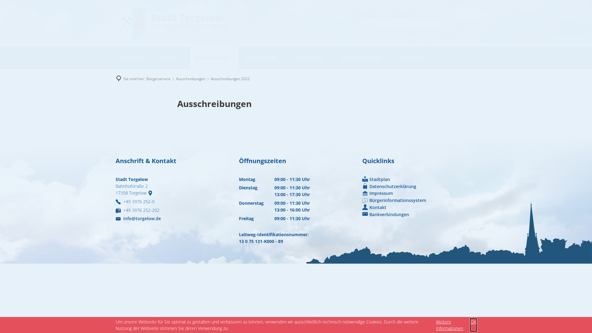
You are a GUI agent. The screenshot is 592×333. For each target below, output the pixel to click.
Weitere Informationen (449, 325)
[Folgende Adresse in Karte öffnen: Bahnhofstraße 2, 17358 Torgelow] (151, 193)
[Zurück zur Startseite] (173, 23)
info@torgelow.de (142, 218)
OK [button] (473, 322)
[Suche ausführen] (442, 24)
